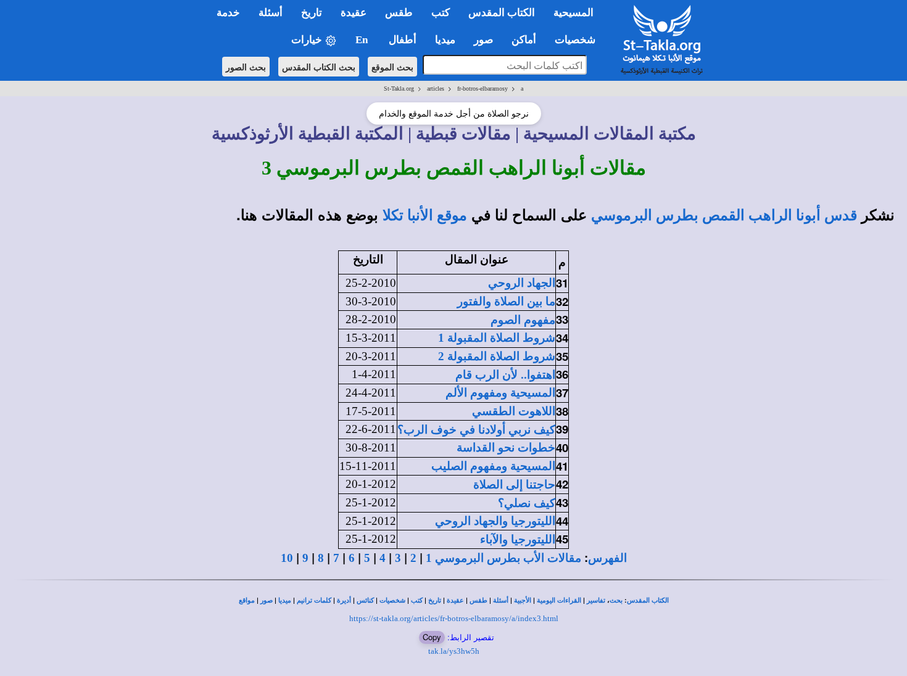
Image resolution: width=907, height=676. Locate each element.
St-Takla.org (399, 88)
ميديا (284, 600)
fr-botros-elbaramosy (482, 88)
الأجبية (522, 600)
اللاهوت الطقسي (513, 411)
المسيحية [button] (573, 13)
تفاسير (596, 600)
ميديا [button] (445, 40)
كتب (417, 600)
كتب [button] (440, 13)
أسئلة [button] (271, 13)
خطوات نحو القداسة (506, 447)
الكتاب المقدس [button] (501, 13)
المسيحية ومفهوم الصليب (493, 466)
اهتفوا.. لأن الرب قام (505, 374)
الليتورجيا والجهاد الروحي (495, 520)
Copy (432, 637)
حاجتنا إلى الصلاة (514, 484)
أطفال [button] (402, 40)
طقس (478, 600)
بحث (616, 600)
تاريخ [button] (311, 13)
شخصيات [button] (579, 40)
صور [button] (483, 40)
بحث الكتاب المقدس (318, 66)
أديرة (344, 600)
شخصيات (392, 600)
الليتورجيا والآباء (517, 539)
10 (287, 557)
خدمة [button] (228, 13)
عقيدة (455, 600)
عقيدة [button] (354, 13)
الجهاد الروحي (521, 282)
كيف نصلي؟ (526, 503)
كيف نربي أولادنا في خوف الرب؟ (476, 429)
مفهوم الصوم (523, 319)
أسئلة (500, 600)
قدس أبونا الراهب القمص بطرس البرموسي (724, 215)
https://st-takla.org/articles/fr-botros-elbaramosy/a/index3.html (453, 618)
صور (266, 600)
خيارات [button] (308, 40)
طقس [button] (399, 13)
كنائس (365, 600)
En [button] (362, 40)
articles (435, 88)
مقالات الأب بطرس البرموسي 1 (503, 557)
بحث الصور (246, 66)
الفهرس (607, 557)
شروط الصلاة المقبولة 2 (496, 356)
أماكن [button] (523, 40)
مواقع (247, 600)
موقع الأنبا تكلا (425, 215)
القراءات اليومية (559, 600)
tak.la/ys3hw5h (453, 651)
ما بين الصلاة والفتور (506, 301)
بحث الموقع (392, 66)
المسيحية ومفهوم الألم (500, 392)
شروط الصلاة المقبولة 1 (496, 337)
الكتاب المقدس (648, 600)
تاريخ (434, 600)
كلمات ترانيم (314, 600)
